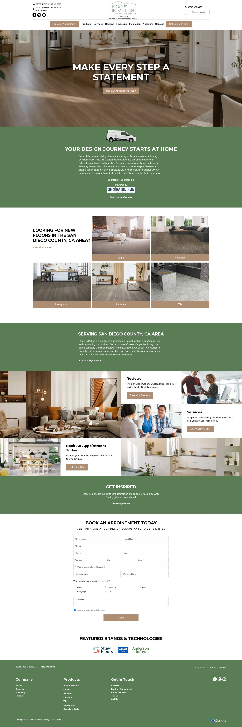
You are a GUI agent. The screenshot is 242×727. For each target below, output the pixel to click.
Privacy (46, 720)
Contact (159, 24)
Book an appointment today (121, 91)
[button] (87, 24)
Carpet (79, 587)
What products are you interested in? (91, 581)
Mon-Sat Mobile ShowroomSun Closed (48, 9)
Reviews (109, 24)
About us (148, 24)
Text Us (114, 696)
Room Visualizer (119, 692)
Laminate (143, 587)
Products (86, 24)
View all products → (43, 247)
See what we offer (200, 429)
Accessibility (55, 720)
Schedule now (77, 467)
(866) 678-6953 (195, 7)
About (19, 686)
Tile (110, 592)
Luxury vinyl (81, 592)
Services (98, 24)
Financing (121, 24)
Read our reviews (140, 395)
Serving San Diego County (48, 4)
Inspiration (135, 24)
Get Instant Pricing (179, 24)
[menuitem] (87, 685)
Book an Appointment (64, 24)
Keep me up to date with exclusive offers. (91, 610)
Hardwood (112, 587)
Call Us (114, 699)
